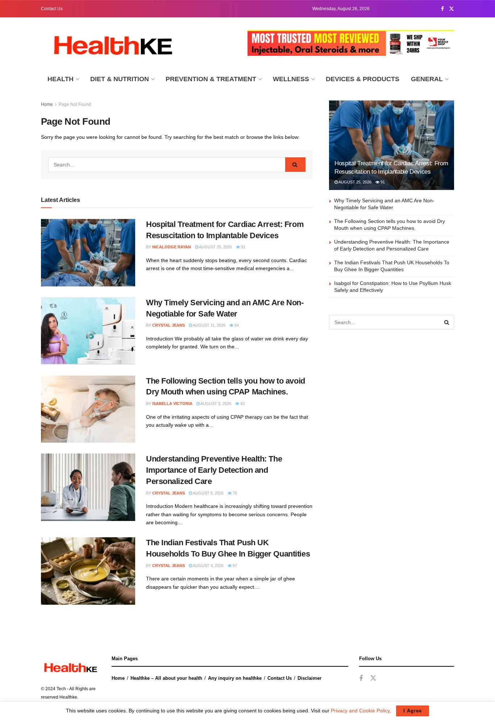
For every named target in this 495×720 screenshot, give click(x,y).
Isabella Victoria (172, 403)
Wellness (291, 79)
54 (236, 325)
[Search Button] (295, 164)
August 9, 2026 (215, 403)
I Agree (412, 710)
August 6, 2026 (208, 493)
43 (242, 403)
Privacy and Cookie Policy (360, 710)
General (427, 79)
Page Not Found (75, 104)
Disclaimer (309, 678)
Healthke (68, 697)
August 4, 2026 (208, 565)
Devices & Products (362, 79)
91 (242, 247)
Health (60, 79)
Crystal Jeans (168, 325)
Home (47, 104)
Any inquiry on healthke (235, 678)
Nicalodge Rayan (171, 247)
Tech (61, 688)
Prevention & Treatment (211, 79)
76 (234, 493)
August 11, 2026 (208, 325)
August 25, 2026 (215, 247)
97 (234, 565)
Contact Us (52, 8)
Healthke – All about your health (166, 678)
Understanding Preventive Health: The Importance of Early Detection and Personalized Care (214, 470)
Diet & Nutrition (119, 79)
